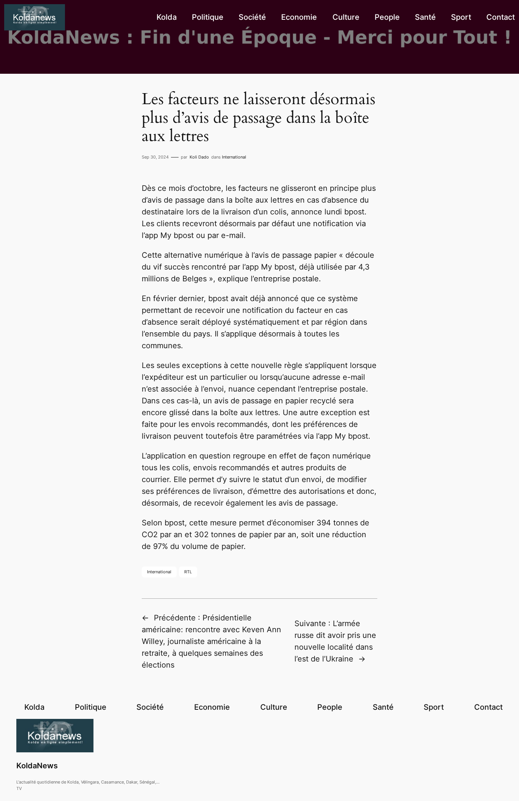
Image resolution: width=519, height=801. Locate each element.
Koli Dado (199, 157)
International (234, 157)
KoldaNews (37, 765)
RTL (188, 571)
